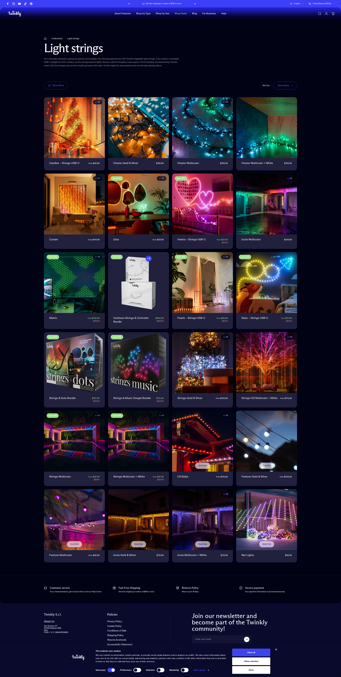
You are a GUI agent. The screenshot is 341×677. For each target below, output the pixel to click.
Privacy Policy (114, 621)
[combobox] (297, 3)
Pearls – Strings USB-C (191, 318)
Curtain (53, 239)
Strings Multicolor (60, 476)
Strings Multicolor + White (129, 476)
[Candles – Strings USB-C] (74, 127)
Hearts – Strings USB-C (191, 239)
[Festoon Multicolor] (74, 519)
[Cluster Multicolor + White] (266, 127)
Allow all (251, 652)
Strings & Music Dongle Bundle (132, 398)
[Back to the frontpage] (45, 38)
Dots (116, 239)
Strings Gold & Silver (189, 398)
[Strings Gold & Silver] (202, 362)
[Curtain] (74, 204)
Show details (199, 670)
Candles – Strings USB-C (64, 163)
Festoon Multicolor (60, 555)
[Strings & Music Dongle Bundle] (138, 362)
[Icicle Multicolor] (266, 204)
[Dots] (138, 204)
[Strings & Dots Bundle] (74, 362)
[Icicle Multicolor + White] (202, 519)
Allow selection (251, 661)
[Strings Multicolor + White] (138, 441)
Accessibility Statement (119, 644)
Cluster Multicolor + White (257, 163)
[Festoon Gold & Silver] (266, 441)
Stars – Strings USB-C (254, 318)
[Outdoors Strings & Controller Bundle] (138, 282)
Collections (57, 39)
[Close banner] (276, 649)
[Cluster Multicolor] (202, 127)
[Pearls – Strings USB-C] (202, 282)
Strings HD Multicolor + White (259, 398)
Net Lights (247, 555)
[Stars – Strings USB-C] (266, 282)
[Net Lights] (266, 519)
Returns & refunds (116, 640)
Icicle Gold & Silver (124, 555)
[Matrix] (74, 282)
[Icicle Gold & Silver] (138, 519)
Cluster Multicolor (188, 163)
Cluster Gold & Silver (125, 163)
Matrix (53, 318)
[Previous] (129, 3)
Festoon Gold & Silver (254, 476)
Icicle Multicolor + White (192, 555)
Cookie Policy (114, 626)
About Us (49, 621)
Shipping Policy (115, 635)
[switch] (137, 670)
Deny (251, 670)
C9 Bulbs (182, 476)
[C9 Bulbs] (202, 441)
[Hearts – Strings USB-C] (202, 204)
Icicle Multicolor (251, 239)
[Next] (195, 3)
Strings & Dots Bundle (62, 398)
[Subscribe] (246, 639)
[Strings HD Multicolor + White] (266, 362)
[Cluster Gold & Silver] (138, 127)
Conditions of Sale (116, 631)
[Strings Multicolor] (74, 441)
